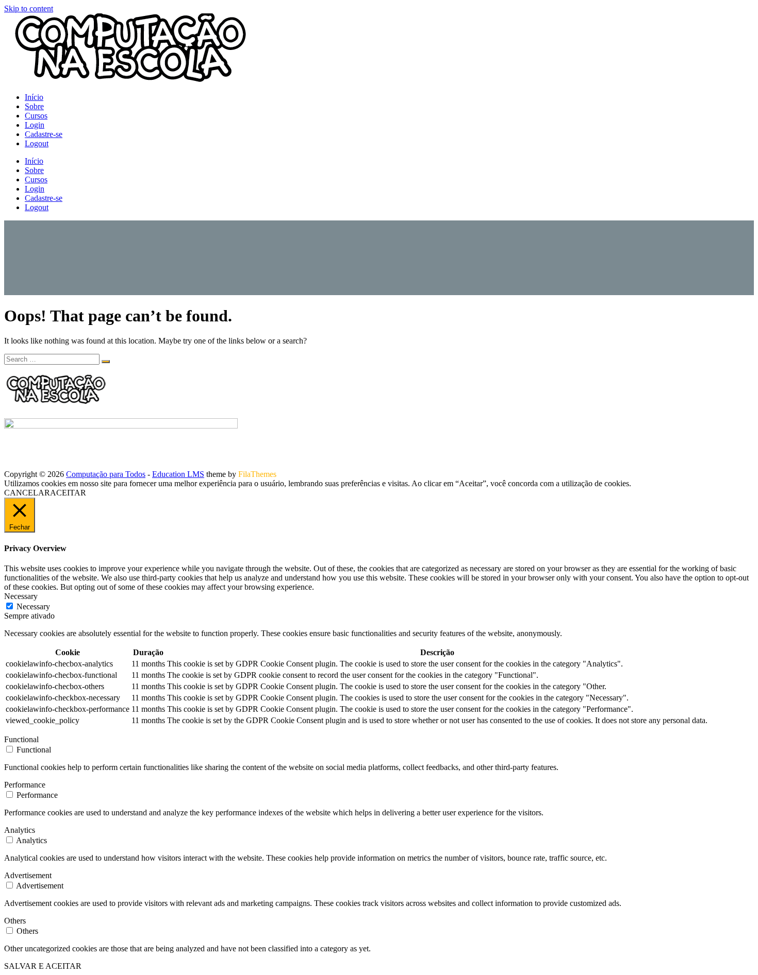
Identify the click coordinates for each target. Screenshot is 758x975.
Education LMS (178, 474)
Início (34, 97)
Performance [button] (24, 784)
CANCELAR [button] (27, 492)
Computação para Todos (105, 474)
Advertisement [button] (28, 875)
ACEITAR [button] (68, 492)
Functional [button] (21, 739)
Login (34, 125)
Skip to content (28, 8)
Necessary (33, 606)
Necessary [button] (21, 596)
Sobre (34, 106)
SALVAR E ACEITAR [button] (42, 966)
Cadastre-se (43, 134)
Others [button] (15, 920)
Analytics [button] (19, 830)
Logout (36, 143)
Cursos (36, 115)
